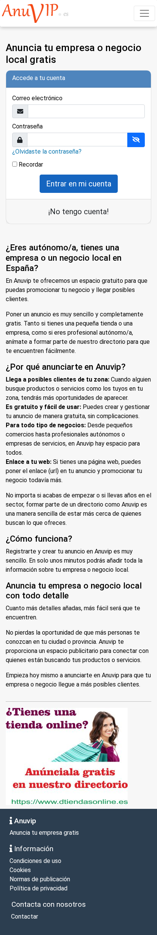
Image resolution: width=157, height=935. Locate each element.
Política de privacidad (38, 888)
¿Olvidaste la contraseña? (47, 151)
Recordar (31, 164)
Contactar (24, 916)
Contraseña (27, 126)
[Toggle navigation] (144, 13)
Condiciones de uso (35, 860)
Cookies (20, 870)
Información (32, 848)
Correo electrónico (37, 98)
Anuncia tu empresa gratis (44, 832)
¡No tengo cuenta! (78, 211)
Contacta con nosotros (48, 904)
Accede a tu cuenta (38, 78)
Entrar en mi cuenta (78, 183)
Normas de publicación (40, 879)
